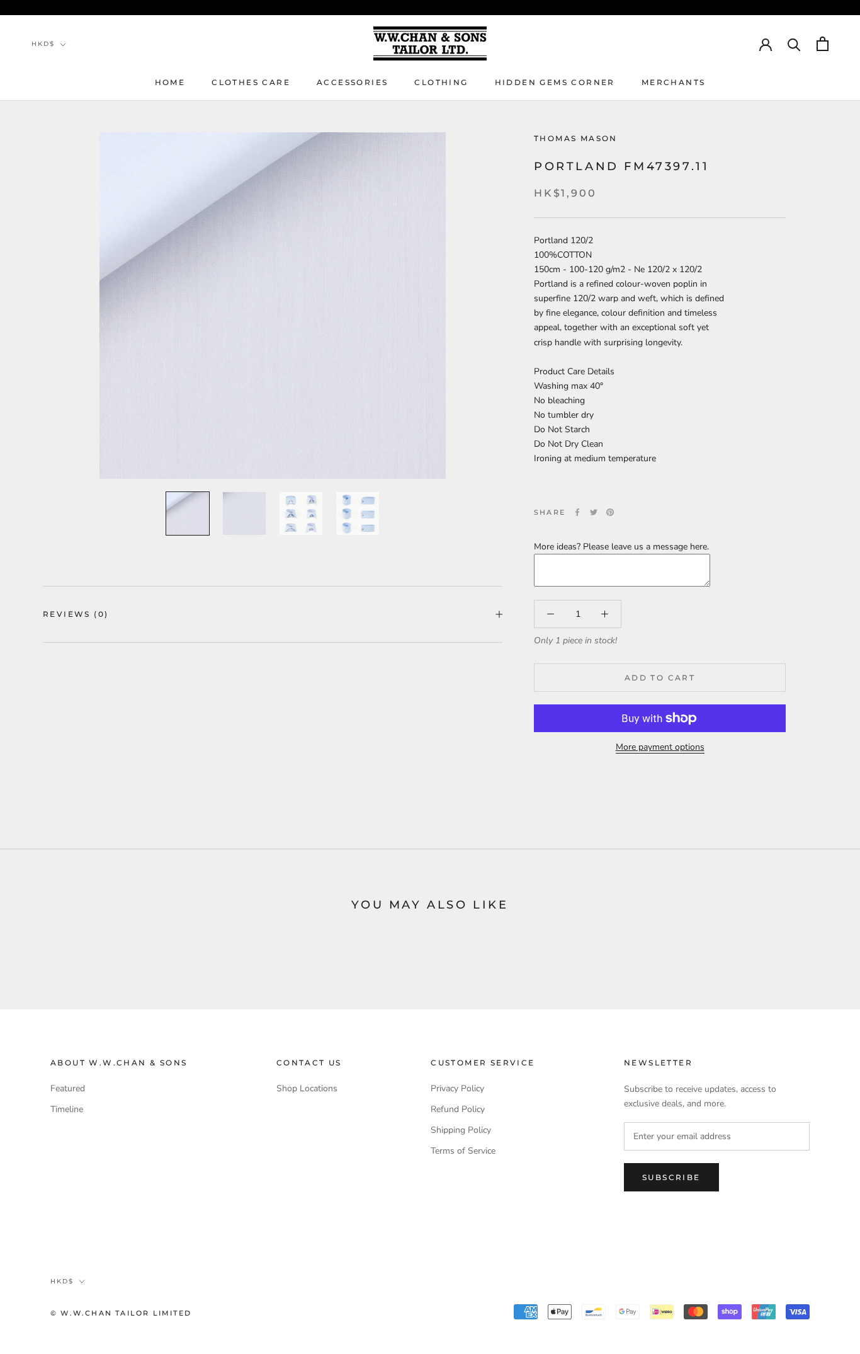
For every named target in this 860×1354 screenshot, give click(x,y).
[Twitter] (593, 512)
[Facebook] (577, 512)
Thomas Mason (576, 138)
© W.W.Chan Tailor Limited (120, 1313)
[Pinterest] (610, 512)
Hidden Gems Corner (555, 82)
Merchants (674, 82)
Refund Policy (458, 1109)
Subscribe (671, 1177)
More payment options (660, 747)
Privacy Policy (457, 1088)
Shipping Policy (461, 1130)
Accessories (352, 82)
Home (170, 82)
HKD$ (43, 44)
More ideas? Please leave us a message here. (621, 547)
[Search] (794, 43)
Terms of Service (463, 1151)
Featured (67, 1088)
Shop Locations (306, 1088)
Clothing (441, 82)
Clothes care (251, 82)
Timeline (66, 1109)
